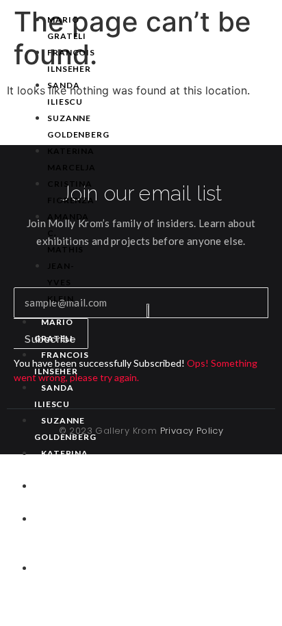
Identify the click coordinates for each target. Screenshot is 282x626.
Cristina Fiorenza (70, 192)
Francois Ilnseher (71, 60)
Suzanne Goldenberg (78, 126)
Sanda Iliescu (65, 93)
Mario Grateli (66, 27)
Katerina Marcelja (71, 159)
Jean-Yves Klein (61, 282)
